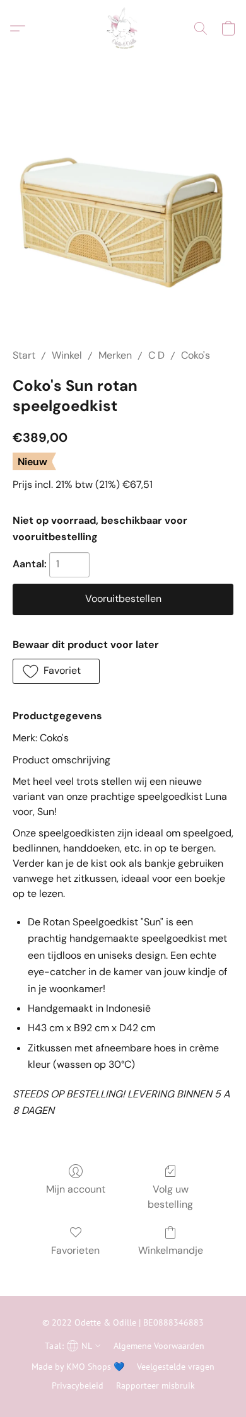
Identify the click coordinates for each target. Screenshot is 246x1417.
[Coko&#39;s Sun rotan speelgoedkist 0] (123, 217)
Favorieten (75, 1250)
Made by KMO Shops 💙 (78, 1366)
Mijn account (75, 1189)
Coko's (195, 355)
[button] (123, 28)
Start (24, 355)
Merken (115, 355)
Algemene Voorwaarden (159, 1345)
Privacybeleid (77, 1385)
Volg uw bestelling (170, 1197)
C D (156, 355)
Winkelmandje (170, 1250)
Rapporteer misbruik (155, 1385)
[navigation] (71, 1345)
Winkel (67, 355)
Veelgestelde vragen (175, 1366)
